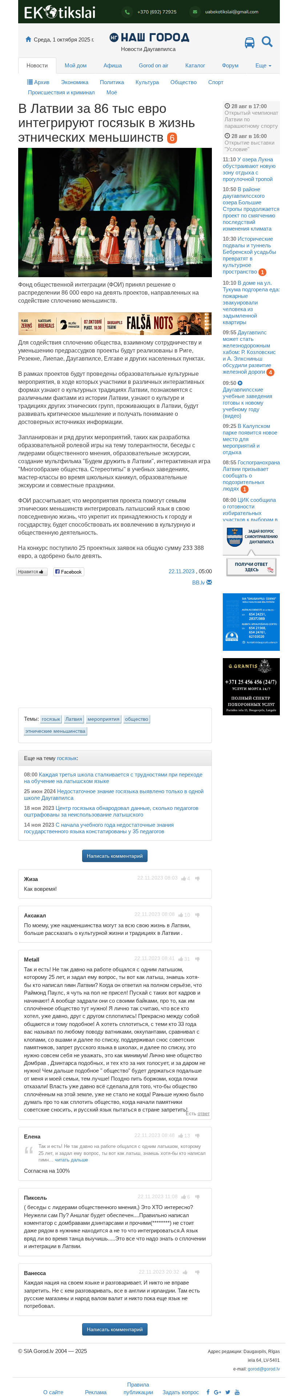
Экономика (74, 82)
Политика (112, 82)
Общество (183, 82)
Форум (230, 65)
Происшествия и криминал (61, 92)
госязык (51, 719)
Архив (41, 82)
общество (136, 719)
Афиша (113, 65)
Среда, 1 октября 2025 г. (64, 39)
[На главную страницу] (28, 39)
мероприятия (104, 719)
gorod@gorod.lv (264, 1369)
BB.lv (198, 582)
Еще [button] (261, 65)
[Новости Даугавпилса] (149, 37)
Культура (147, 82)
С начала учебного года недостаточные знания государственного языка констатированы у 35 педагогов (99, 828)
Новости (37, 65)
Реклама (95, 1392)
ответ (204, 1113)
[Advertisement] (115, 645)
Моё (111, 92)
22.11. (181, 571)
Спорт (216, 82)
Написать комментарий (115, 856)
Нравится (28, 571)
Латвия (73, 719)
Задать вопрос (180, 1392)
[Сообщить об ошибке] (209, 582)
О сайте (53, 1392)
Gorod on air (153, 65)
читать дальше (71, 1160)
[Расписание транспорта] (249, 45)
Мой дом (75, 65)
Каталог (195, 65)
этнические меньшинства (55, 731)
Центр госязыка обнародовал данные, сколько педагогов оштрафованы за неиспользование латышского (111, 811)
